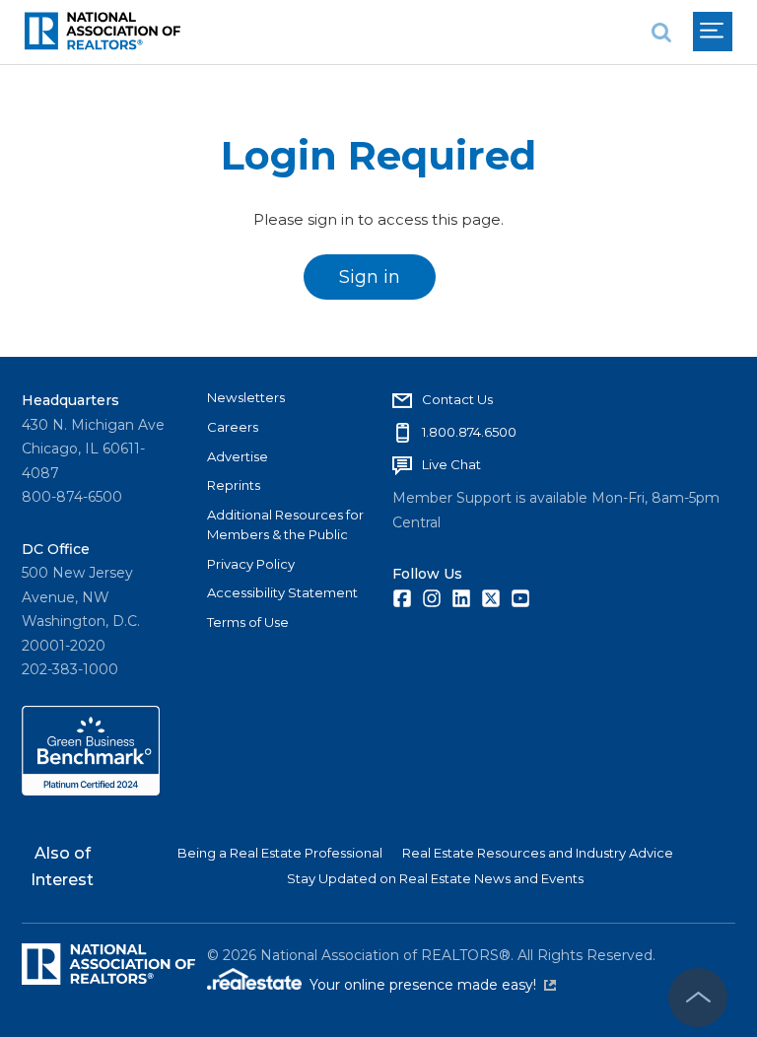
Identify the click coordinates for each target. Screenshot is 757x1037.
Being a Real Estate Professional (279, 853)
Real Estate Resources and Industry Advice (537, 853)
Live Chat (451, 464)
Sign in (369, 277)
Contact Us (457, 399)
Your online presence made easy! (433, 985)
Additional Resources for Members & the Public (285, 524)
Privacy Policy (251, 564)
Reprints (233, 485)
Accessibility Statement (282, 592)
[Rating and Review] (91, 790)
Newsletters (246, 397)
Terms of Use (248, 622)
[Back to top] (697, 997)
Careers (232, 427)
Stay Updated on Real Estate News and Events (435, 878)
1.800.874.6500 (469, 432)
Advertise (237, 456)
